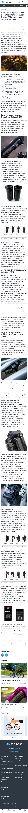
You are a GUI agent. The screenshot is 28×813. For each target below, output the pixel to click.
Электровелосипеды (20, 768)
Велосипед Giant (19, 777)
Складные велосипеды (7, 761)
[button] (14, 5)
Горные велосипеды (6, 759)
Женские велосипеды (6, 774)
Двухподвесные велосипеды (19, 757)
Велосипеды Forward (20, 774)
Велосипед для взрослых (5, 782)
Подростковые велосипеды (5, 778)
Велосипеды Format (20, 780)
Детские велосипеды (6, 772)
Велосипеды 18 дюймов (5, 793)
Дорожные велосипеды (21, 765)
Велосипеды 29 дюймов (5, 788)
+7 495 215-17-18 (15, 748)
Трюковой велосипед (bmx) (20, 761)
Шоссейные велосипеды (4, 765)
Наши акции (5, 713)
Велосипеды (4, 756)
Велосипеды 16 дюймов (5, 797)
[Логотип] (7, 2)
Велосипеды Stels (19, 772)
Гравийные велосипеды (7, 768)
